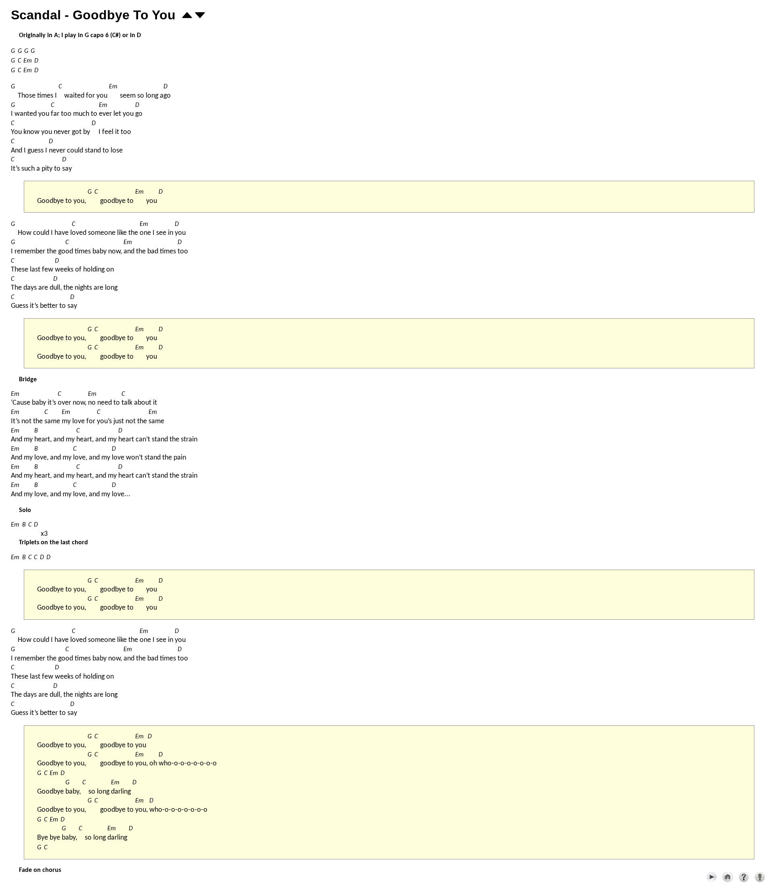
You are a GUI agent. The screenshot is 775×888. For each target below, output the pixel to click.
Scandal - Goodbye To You (93, 15)
